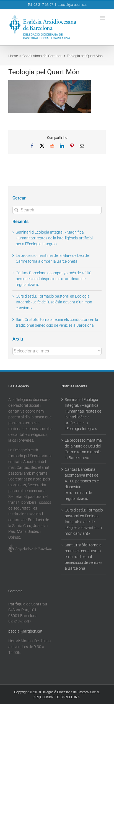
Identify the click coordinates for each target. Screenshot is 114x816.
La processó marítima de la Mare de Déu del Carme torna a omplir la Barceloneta (83, 449)
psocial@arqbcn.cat (72, 5)
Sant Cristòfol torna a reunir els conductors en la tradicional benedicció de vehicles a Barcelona (83, 557)
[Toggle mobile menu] (103, 18)
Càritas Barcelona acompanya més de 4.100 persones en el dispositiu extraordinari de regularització (53, 279)
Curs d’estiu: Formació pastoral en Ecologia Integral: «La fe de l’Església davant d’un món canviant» (54, 302)
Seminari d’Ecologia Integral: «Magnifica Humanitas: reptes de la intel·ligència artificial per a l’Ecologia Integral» (54, 238)
